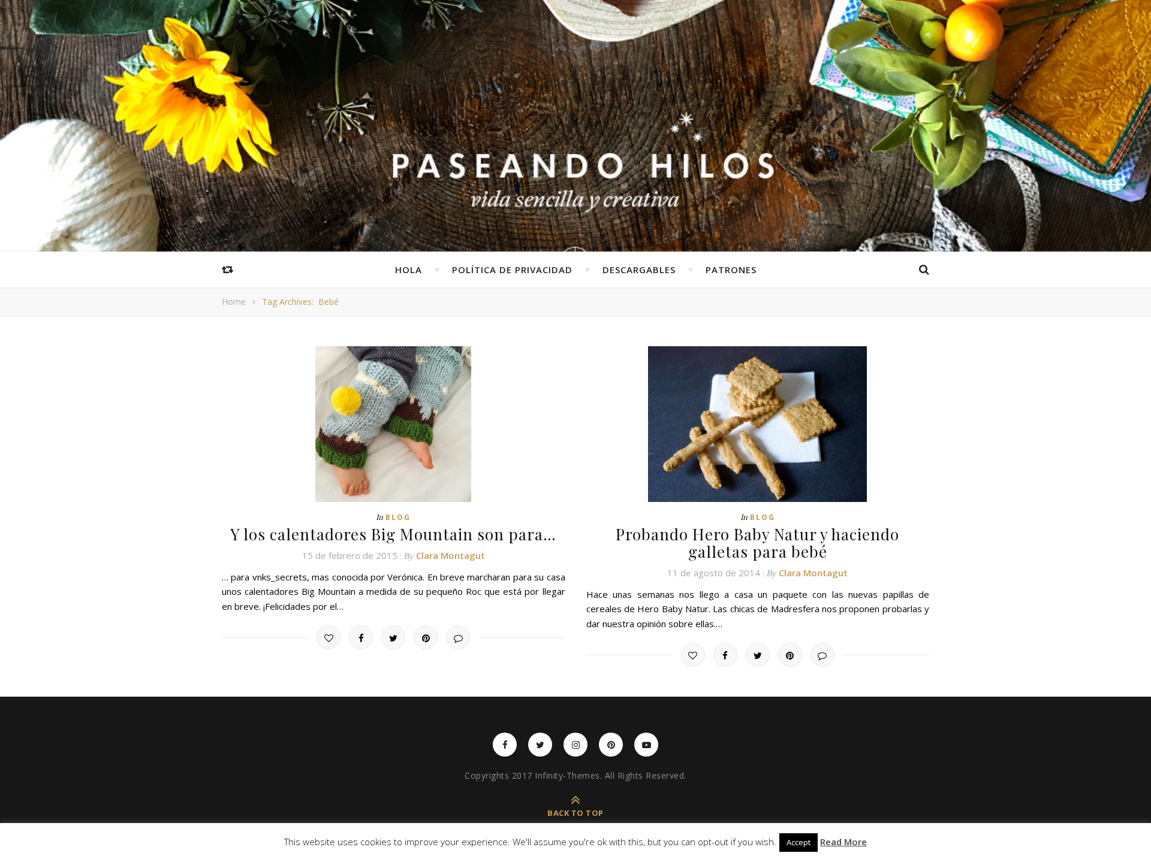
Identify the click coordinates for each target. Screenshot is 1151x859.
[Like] (329, 637)
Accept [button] (798, 842)
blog (398, 517)
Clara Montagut (450, 555)
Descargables (639, 270)
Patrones (731, 270)
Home (234, 301)
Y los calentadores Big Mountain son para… (393, 534)
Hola (408, 270)
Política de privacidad (512, 270)
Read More (843, 841)
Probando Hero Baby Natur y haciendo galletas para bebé (757, 543)
